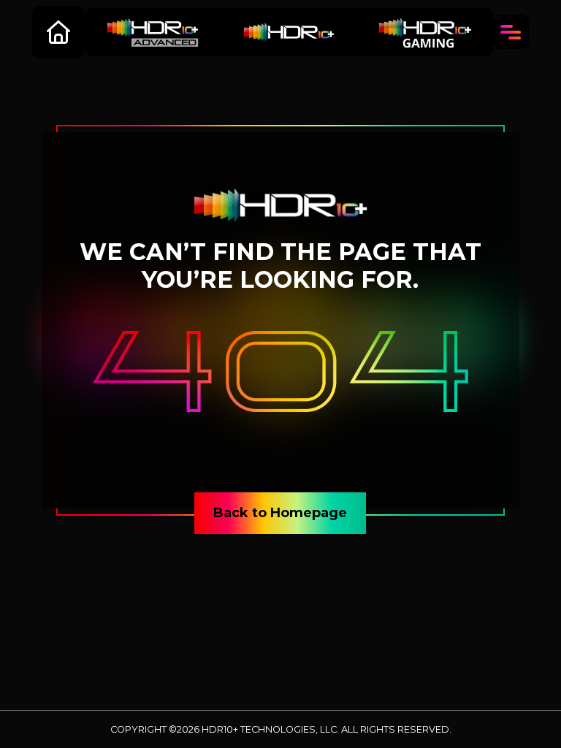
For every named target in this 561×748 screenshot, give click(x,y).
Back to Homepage (280, 513)
